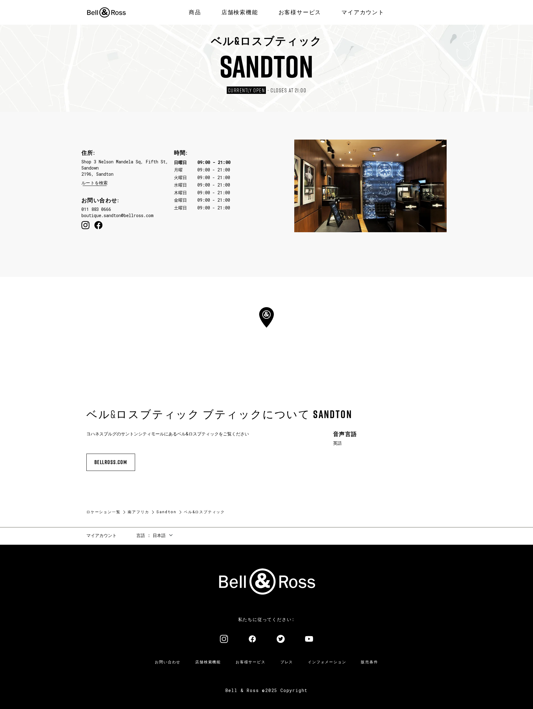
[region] (266, 328)
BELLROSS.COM (110, 462)
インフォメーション (327, 661)
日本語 (159, 535)
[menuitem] (195, 12)
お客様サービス (251, 661)
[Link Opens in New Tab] (224, 639)
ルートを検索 (94, 183)
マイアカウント (101, 535)
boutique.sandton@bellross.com (117, 215)
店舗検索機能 (208, 661)
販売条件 (369, 661)
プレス (286, 661)
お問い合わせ (167, 661)
